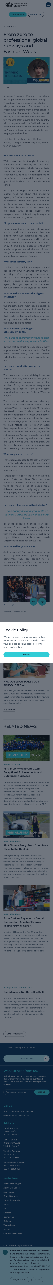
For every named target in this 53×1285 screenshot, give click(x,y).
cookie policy (15, 647)
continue (26, 655)
